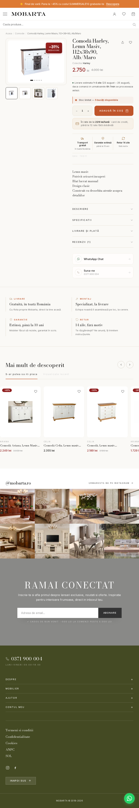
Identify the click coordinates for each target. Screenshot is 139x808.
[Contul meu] (114, 14)
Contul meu (70, 707)
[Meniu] (5, 14)
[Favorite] (124, 14)
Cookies (11, 743)
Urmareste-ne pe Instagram (109, 483)
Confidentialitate (18, 736)
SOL (9, 756)
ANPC (10, 749)
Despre (70, 679)
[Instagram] (8, 768)
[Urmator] (129, 364)
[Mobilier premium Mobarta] (17, 541)
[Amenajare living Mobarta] (52, 506)
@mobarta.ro (18, 483)
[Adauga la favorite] (130, 42)
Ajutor (70, 698)
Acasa (9, 33)
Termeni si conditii (19, 730)
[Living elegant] (87, 506)
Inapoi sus (18, 780)
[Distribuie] (122, 42)
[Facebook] (15, 768)
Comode (19, 33)
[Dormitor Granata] (121, 506)
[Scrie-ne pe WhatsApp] (129, 798)
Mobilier (70, 688)
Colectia (81, 63)
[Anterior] (121, 364)
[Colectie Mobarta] (52, 541)
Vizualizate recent (56, 374)
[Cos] (133, 14)
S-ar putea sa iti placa (22, 374)
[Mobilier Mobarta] (17, 506)
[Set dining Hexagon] (87, 541)
